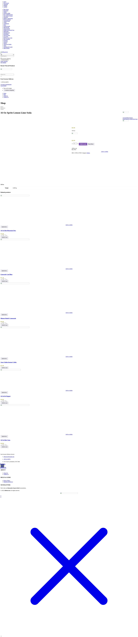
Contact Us (6, 97)
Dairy (4, 25)
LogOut (5, 7)
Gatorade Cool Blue (6, 274)
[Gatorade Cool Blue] (15, 239)
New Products (6, 39)
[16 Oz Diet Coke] (15, 405)
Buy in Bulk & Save (8, 14)
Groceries (5, 17)
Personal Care (6, 32)
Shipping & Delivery (8, 481)
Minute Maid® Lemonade (8, 318)
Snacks (5, 43)
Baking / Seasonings (8, 18)
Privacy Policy (6, 480)
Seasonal (5, 41)
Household (5, 34)
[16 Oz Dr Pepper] (11, 370)
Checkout (5, 4)
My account (6, 3)
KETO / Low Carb (7, 38)
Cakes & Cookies (7, 44)
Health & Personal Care (8, 30)
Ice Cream (5, 36)
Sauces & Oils (6, 28)
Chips (4, 45)
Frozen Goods (6, 26)
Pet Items (5, 40)
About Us (5, 96)
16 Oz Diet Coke (5, 440)
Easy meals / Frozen (8, 15)
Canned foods (6, 21)
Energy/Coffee (6, 13)
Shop (4, 94)
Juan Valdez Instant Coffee (8, 362)
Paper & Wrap (6, 35)
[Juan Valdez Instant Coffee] (15, 327)
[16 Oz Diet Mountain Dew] (15, 195)
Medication (6, 31)
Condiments (6, 23)
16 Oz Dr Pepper (5, 396)
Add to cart (83, 144)
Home (4, 1)
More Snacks (6, 48)
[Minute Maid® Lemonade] (15, 283)
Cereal (4, 22)
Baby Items (6, 9)
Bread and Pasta (7, 19)
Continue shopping (9, 90)
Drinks (5, 12)
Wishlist (5, 5)
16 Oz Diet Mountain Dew (8, 230)
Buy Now (90, 144)
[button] (6, 58)
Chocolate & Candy (8, 47)
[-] (1, 279)
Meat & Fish (6, 27)
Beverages (5, 10)
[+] (6, 279)
